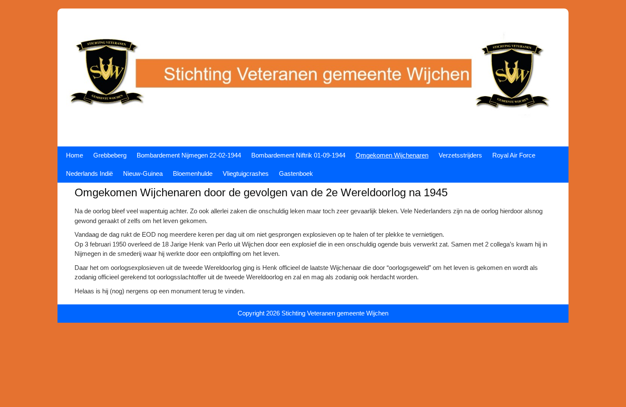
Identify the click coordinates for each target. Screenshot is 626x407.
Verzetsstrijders (460, 155)
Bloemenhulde (192, 173)
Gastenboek (296, 173)
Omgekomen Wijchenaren (392, 155)
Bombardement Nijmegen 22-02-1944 (189, 155)
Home (74, 155)
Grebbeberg (109, 155)
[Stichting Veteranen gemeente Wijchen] (313, 133)
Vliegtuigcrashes (246, 173)
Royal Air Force (513, 155)
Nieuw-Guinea (143, 173)
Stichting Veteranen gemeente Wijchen (334, 313)
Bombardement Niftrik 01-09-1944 (298, 155)
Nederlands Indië (89, 173)
